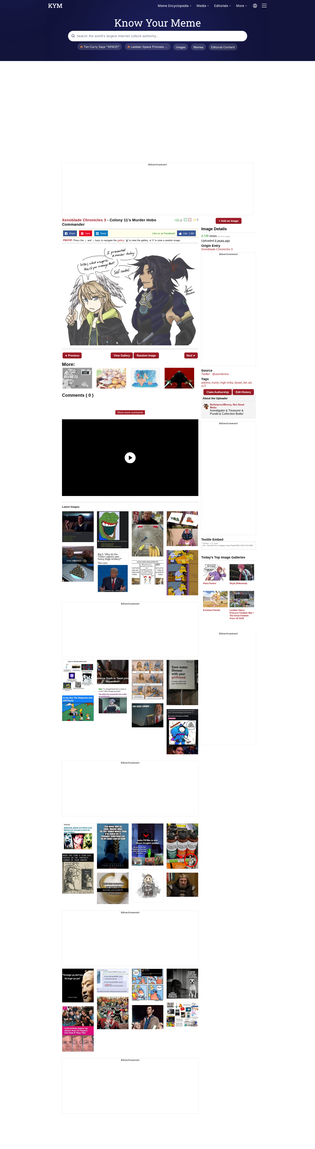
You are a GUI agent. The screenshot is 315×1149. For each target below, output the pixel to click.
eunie (215, 382)
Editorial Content (223, 47)
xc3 (203, 385)
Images (181, 47)
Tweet (102, 233)
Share (71, 233)
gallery (120, 240)
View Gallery (122, 355)
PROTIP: (68, 240)
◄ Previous (72, 355)
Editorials (221, 6)
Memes (198, 47)
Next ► (191, 355)
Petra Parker (209, 583)
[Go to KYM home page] (55, 7)
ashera (205, 382)
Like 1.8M (188, 233)
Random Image (146, 355)
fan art (247, 382)
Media (201, 6)
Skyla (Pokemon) (238, 583)
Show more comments (130, 412)
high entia (226, 382)
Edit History (243, 392)
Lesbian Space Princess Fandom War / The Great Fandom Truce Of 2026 (242, 614)
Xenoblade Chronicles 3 (84, 220)
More (240, 6)
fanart (238, 382)
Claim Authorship (218, 392)
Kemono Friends (211, 610)
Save (86, 233)
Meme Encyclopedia (173, 6)
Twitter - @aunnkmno (215, 374)
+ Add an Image (228, 220)
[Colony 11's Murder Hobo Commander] (130, 295)
